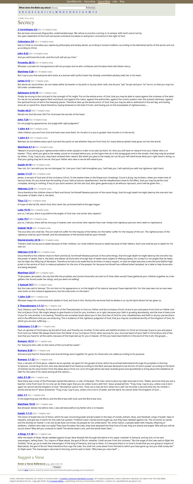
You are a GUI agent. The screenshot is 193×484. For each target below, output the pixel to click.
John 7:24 (23, 119)
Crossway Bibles (56, 481)
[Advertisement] (166, 24)
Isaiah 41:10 (25, 164)
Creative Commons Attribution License (76, 478)
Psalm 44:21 (24, 110)
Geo (89, 1)
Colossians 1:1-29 (27, 326)
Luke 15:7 (23, 218)
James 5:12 (24, 80)
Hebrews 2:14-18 (27, 251)
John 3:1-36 (24, 377)
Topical (104, 1)
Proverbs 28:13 (26, 62)
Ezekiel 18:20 (25, 228)
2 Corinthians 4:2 (27, 29)
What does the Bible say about (35, 7)
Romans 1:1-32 (26, 359)
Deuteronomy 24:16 (29, 239)
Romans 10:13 (26, 341)
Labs (115, 1)
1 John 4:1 (23, 137)
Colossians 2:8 (26, 41)
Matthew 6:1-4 (26, 146)
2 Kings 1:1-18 (25, 433)
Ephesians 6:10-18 (28, 92)
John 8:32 (23, 53)
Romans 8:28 (25, 350)
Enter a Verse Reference (40, 463)
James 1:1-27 (25, 173)
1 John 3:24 (24, 296)
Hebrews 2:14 (25, 188)
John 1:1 (22, 395)
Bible (26, 470)
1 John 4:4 (23, 128)
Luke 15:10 (24, 209)
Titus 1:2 (22, 200)
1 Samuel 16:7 (25, 284)
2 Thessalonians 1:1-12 (31, 305)
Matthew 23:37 (26, 272)
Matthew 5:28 (26, 71)
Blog (122, 1)
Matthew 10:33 (26, 404)
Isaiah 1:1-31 (25, 413)
